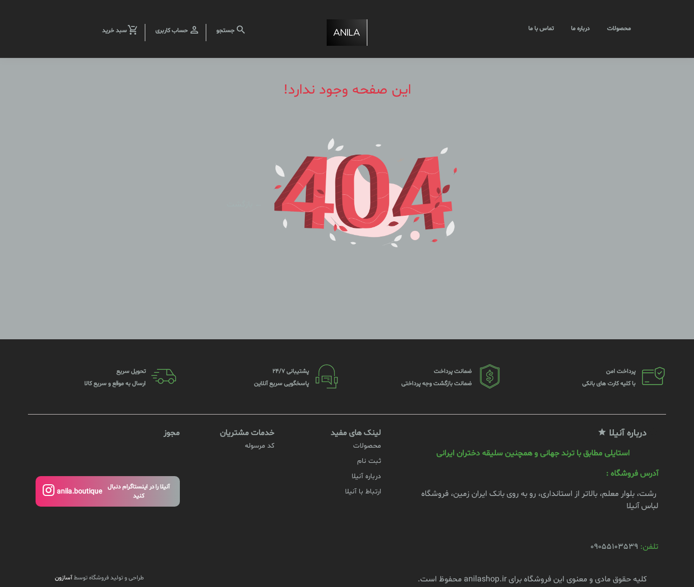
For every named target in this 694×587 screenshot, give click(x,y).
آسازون (63, 578)
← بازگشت (245, 204)
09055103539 (614, 546)
